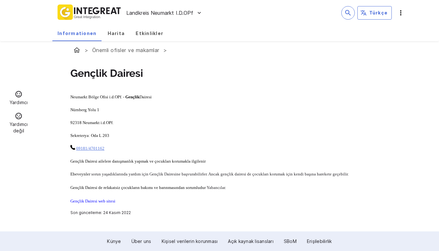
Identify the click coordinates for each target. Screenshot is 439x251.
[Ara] (348, 13)
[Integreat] (89, 12)
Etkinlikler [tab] (149, 33)
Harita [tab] (116, 33)
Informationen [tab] (77, 33)
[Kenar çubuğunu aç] (400, 12)
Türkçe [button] (378, 12)
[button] (19, 99)
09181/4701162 (90, 148)
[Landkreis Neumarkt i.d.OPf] (76, 50)
